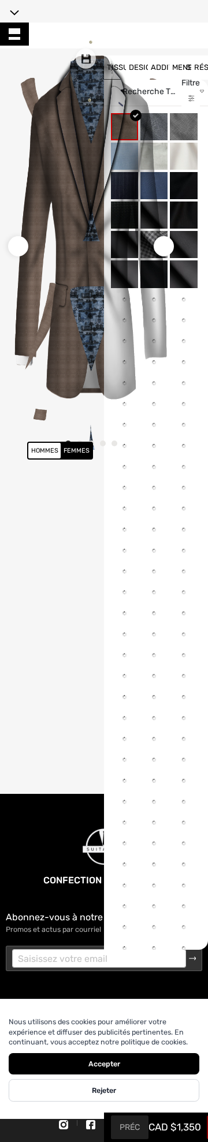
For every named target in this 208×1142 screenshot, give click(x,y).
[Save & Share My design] (86, 58)
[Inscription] (192, 958)
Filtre (190, 83)
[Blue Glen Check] (183, 451)
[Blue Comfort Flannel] (183, 392)
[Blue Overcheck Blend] (183, 569)
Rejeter (104, 1090)
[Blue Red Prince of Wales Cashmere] (183, 599)
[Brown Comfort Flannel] (183, 746)
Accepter (104, 1063)
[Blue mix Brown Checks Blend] (183, 540)
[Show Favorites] (202, 91)
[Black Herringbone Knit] (183, 244)
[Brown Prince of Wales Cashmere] (183, 776)
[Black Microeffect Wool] (183, 274)
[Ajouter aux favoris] (113, 511)
